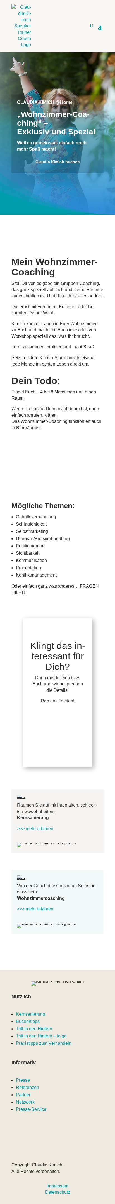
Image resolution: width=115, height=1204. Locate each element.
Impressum (57, 1186)
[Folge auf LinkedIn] (38, 1146)
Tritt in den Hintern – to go (41, 1036)
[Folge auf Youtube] (26, 1146)
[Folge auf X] (63, 1146)
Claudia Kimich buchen (57, 162)
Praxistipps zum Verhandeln (43, 1043)
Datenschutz (57, 1192)
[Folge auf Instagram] (50, 1146)
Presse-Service (31, 1109)
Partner (23, 1094)
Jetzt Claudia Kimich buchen (57, 728)
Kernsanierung (30, 1014)
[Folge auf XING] (75, 1146)
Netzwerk (25, 1102)
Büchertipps (28, 1021)
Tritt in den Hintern (34, 1028)
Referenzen (27, 1087)
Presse (23, 1080)
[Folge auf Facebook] (87, 1146)
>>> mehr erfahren (35, 828)
